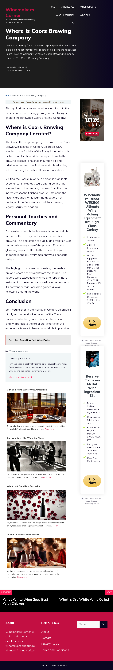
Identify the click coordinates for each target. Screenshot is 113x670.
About (45, 631)
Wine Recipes (67, 7)
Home (52, 7)
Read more (49, 429)
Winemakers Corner (20, 12)
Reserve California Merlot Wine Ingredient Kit (92, 385)
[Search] (103, 624)
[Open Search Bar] (73, 23)
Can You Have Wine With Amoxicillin (27, 389)
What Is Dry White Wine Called (84, 599)
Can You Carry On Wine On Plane (25, 438)
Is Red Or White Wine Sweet (23, 534)
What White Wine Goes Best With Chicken (25, 601)
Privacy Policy (50, 644)
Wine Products (88, 7)
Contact (46, 637)
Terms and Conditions (55, 650)
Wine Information (65, 15)
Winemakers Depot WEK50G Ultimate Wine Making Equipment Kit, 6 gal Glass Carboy (92, 212)
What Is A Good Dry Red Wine (24, 486)
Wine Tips (85, 15)
